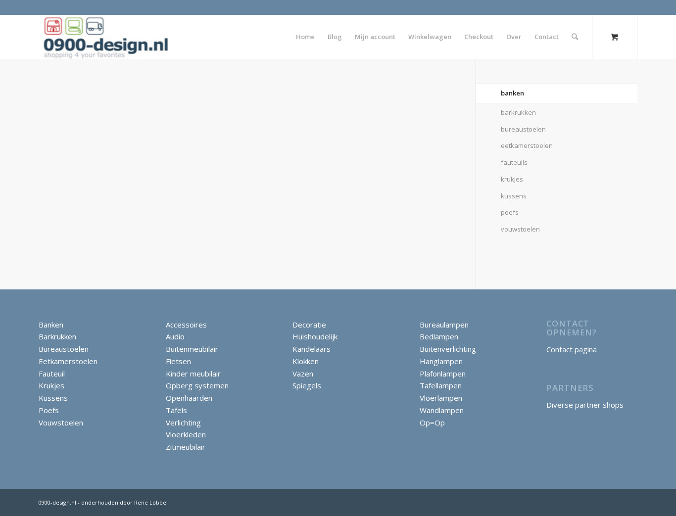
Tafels (176, 410)
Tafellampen (441, 385)
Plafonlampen (443, 373)
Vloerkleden (186, 434)
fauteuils (514, 162)
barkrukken (518, 112)
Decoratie (309, 324)
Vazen (302, 373)
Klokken (305, 361)
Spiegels (306, 385)
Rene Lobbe (149, 502)
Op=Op (432, 422)
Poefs (49, 410)
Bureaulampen (444, 324)
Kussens (53, 398)
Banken (51, 324)
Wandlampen (442, 410)
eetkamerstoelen (527, 145)
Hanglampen (441, 361)
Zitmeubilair (185, 447)
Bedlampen (439, 336)
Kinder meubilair (193, 373)
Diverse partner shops (585, 405)
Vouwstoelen (61, 422)
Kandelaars (311, 349)
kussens (514, 195)
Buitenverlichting (448, 349)
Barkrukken (57, 336)
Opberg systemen (197, 385)
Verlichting (183, 422)
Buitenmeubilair (192, 349)
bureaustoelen (523, 129)
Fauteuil (52, 373)
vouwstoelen (520, 229)
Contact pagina (571, 349)
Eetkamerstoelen (68, 361)
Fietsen (178, 361)
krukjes (512, 179)
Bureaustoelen (64, 349)
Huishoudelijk (315, 336)
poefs (510, 212)
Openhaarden (189, 398)
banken (512, 93)
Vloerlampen (441, 398)
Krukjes (51, 385)
